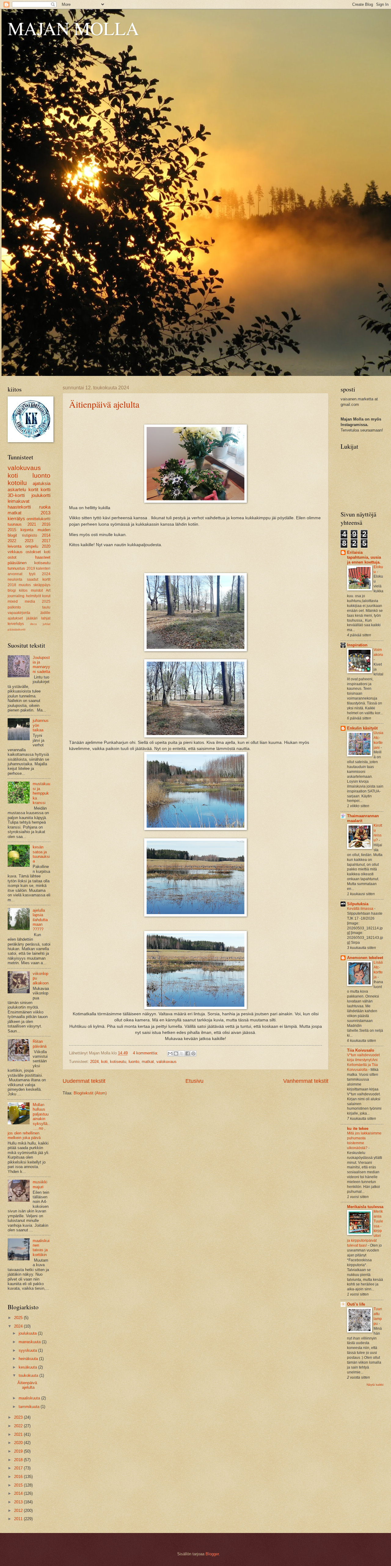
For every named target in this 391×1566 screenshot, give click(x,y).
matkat (148, 1061)
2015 (12, 530)
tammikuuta (30, 1406)
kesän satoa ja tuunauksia (41, 854)
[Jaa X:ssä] (182, 1053)
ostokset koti (38, 552)
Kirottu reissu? (378, 832)
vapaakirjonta (19, 613)
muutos (25, 585)
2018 (12, 585)
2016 (46, 524)
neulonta (15, 579)
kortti (45, 489)
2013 (45, 512)
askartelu (17, 489)
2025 (46, 601)
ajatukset (15, 618)
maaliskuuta (30, 1398)
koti (104, 1061)
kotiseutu (118, 1061)
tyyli (32, 574)
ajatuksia (41, 483)
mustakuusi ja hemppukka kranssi (41, 793)
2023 (29, 541)
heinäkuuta (29, 1358)
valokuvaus (166, 1061)
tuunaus (15, 524)
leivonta (14, 546)
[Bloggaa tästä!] (176, 1053)
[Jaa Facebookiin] (188, 1053)
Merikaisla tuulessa (365, 1206)
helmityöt (33, 596)
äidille (45, 613)
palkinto (14, 607)
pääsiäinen (17, 563)
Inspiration (357, 645)
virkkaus (15, 552)
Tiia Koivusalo (360, 1050)
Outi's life (356, 1304)
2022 (12, 541)
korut (46, 596)
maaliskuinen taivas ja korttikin (41, 1247)
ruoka (44, 506)
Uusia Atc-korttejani (378, 740)
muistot (37, 590)
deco (33, 624)
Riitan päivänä (39, 1043)
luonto (134, 1061)
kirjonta (26, 530)
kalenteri (43, 568)
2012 (19, 1510)
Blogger (212, 1554)
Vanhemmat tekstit (305, 1081)
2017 (46, 541)
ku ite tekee (357, 1128)
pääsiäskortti (16, 629)
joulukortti (40, 495)
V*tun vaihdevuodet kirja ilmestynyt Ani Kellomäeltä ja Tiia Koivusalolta (363, 1062)
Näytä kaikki (375, 1384)
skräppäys (41, 585)
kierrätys (16, 518)
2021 (31, 524)
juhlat (46, 624)
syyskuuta (28, 1350)
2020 (46, 546)
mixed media (21, 601)
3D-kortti (16, 495)
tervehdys (16, 624)
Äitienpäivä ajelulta (104, 404)
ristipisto (29, 535)
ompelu (31, 546)
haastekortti (19, 506)
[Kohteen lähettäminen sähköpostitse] (170, 1053)
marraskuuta (30, 1342)
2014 (46, 535)
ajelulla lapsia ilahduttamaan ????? (40, 920)
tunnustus (16, 568)
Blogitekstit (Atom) (90, 1093)
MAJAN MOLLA (73, 28)
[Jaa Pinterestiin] (193, 1053)
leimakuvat (18, 501)
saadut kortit (39, 579)
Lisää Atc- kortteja (378, 969)
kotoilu (17, 482)
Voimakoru (378, 652)
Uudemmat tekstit (84, 1081)
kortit (33, 489)
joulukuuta (28, 1333)
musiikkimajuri (40, 1184)
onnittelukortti (38, 518)
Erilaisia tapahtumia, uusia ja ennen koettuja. (364, 557)
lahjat (45, 618)
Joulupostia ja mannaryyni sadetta (41, 664)
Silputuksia (357, 904)
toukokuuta (29, 1375)
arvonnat (15, 574)
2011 (19, 1518)
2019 (31, 568)
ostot (12, 557)
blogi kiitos (17, 590)
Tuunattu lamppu (378, 1316)
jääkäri (32, 618)
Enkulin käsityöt (362, 728)
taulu (46, 607)
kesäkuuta (28, 1367)
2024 (94, 1061)
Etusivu (194, 1081)
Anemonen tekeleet (365, 957)
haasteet (42, 557)
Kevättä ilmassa (360, 908)
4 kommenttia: (146, 1053)
